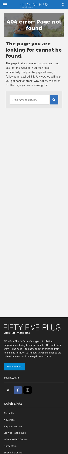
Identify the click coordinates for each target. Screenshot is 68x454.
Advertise (9, 419)
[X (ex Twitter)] (8, 390)
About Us (9, 413)
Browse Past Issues (15, 432)
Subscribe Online (13, 452)
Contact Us (10, 446)
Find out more (14, 366)
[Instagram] (27, 390)
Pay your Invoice (13, 426)
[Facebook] (18, 390)
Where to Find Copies (16, 439)
